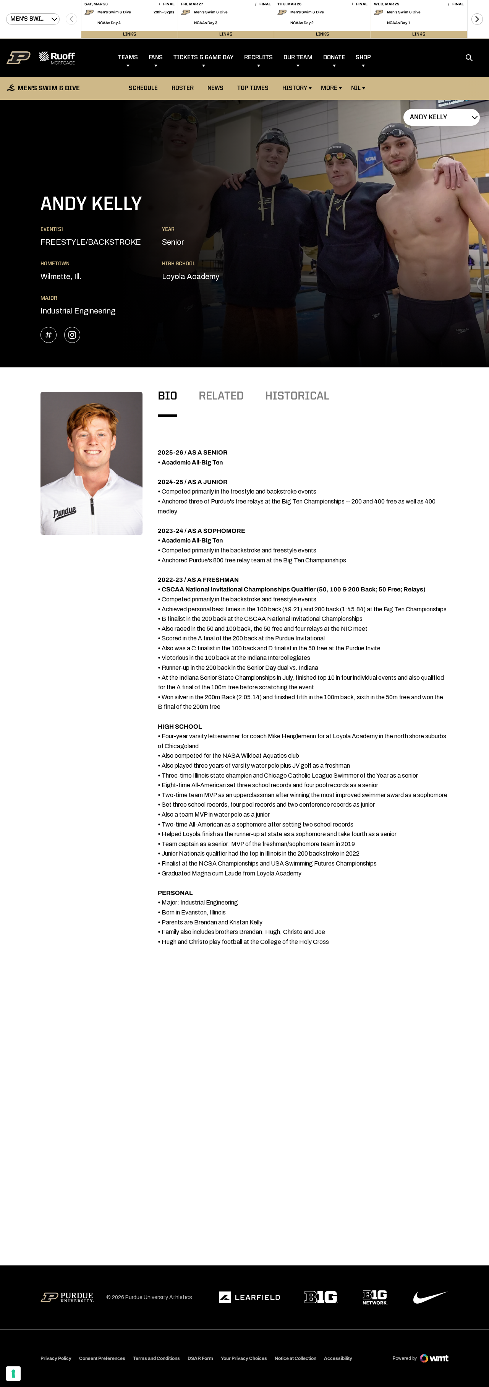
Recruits (258, 58)
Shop (363, 58)
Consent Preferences (102, 1358)
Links (129, 34)
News (215, 88)
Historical (297, 396)
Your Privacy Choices (244, 1358)
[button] (477, 19)
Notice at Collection (295, 1358)
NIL (356, 88)
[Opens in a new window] (249, 1297)
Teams (128, 58)
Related (221, 396)
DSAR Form (200, 1358)
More (329, 88)
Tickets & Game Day (203, 58)
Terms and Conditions (156, 1358)
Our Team (298, 58)
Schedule (143, 88)
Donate (334, 58)
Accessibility (338, 1358)
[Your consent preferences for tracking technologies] (13, 1373)
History (294, 88)
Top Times (253, 88)
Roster (183, 88)
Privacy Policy (55, 1358)
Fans (156, 58)
